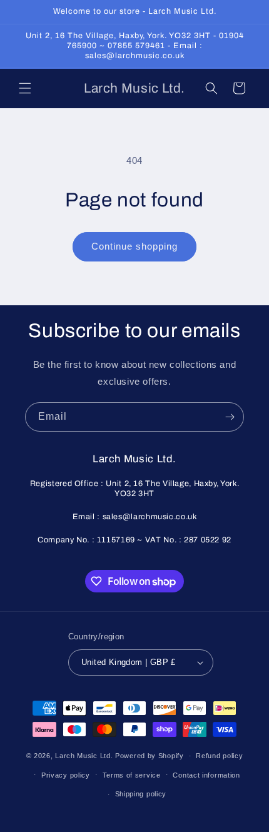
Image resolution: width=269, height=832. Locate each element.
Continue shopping (134, 246)
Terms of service (132, 775)
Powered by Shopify (149, 755)
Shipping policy (141, 794)
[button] (25, 88)
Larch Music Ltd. (84, 755)
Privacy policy (65, 775)
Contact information (206, 775)
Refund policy (219, 755)
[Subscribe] (229, 417)
